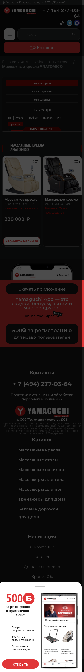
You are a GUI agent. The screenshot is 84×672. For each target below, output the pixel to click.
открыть (20, 664)
